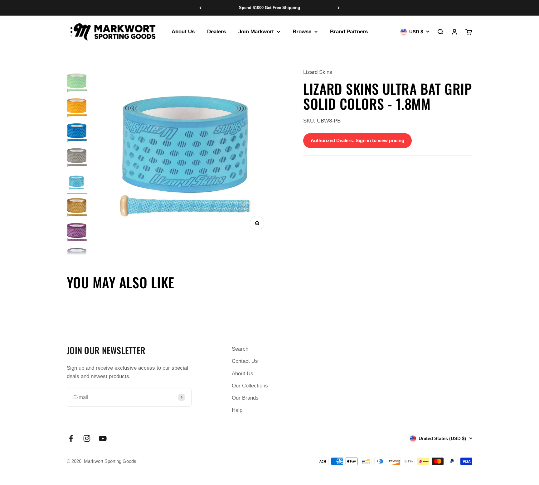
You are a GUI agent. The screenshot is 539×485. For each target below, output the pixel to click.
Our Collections (250, 386)
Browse (302, 32)
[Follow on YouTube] (103, 438)
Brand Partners (349, 32)
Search (240, 349)
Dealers (216, 32)
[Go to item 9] (77, 108)
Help (237, 410)
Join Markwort (256, 32)
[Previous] (200, 7)
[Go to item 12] (77, 183)
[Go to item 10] (77, 133)
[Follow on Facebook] (71, 438)
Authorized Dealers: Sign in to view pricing (357, 140)
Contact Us (245, 361)
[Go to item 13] (77, 208)
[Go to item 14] (77, 233)
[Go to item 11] (77, 158)
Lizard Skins (317, 72)
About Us (183, 32)
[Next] (338, 7)
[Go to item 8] (77, 83)
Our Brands (245, 398)
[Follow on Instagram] (87, 438)
